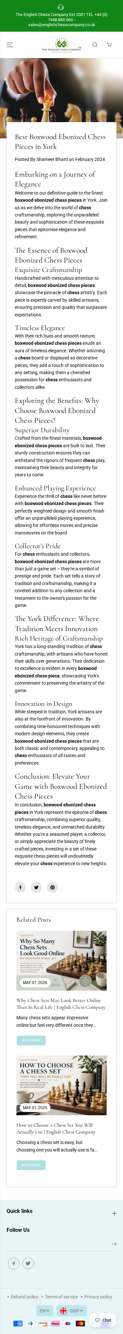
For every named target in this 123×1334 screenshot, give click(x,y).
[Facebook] (20, 887)
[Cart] (109, 45)
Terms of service (61, 1296)
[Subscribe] (114, 1245)
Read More (31, 1040)
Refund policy (24, 1296)
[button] (10, 45)
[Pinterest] (52, 887)
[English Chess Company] (61, 45)
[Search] (95, 45)
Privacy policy (98, 1296)
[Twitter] (36, 887)
